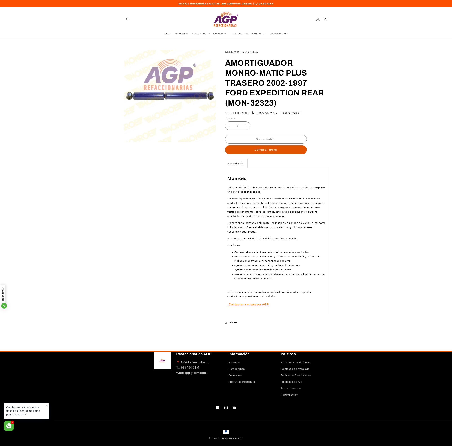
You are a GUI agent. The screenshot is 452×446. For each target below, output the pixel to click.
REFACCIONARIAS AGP (230, 438)
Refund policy (289, 394)
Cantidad (230, 118)
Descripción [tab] (236, 163)
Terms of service (291, 388)
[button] (128, 19)
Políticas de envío (291, 382)
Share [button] (233, 322)
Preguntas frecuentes (242, 382)
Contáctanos (236, 369)
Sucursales (235, 375)
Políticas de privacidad (295, 369)
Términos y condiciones (295, 362)
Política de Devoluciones (296, 375)
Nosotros (234, 362)
